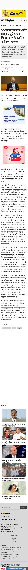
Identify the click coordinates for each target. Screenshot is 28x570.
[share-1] (2, 69)
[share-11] (22, 69)
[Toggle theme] (21, 20)
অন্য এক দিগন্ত (9, 516)
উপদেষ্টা (14, 328)
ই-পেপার (3, 516)
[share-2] (5, 69)
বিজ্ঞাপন (14, 538)
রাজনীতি (18, 26)
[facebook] (2, 520)
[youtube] (5, 520)
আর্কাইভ (4, 565)
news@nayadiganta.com (12, 554)
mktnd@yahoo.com (6, 558)
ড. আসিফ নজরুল (6, 328)
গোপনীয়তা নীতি (5, 566)
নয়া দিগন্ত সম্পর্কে (14, 535)
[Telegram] (14, 520)
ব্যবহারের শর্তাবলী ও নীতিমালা (14, 565)
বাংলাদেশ (11, 26)
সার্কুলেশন (14, 540)
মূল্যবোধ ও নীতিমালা (14, 537)
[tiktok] (8, 520)
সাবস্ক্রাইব (23, 508)
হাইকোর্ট (19, 328)
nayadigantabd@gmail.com (9, 556)
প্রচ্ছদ (4, 26)
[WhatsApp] (11, 520)
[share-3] (8, 69)
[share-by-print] (22, 71)
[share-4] (12, 69)
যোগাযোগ (14, 541)
